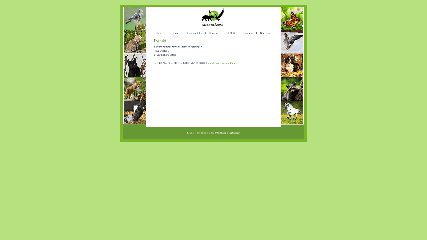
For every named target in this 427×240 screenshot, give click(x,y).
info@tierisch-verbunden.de (222, 63)
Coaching (214, 33)
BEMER (231, 33)
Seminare (248, 33)
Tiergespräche (194, 33)
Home (159, 33)
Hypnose (174, 33)
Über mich (265, 33)
